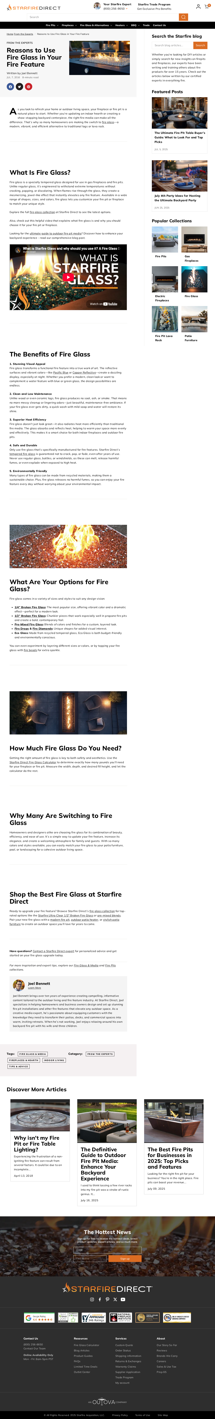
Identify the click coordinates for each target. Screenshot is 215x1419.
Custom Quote (124, 1345)
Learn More (34, 987)
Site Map (163, 1415)
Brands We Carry (167, 1355)
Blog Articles (81, 1350)
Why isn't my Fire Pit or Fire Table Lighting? (36, 1143)
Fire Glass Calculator (86, 1345)
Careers (161, 1361)
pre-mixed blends (109, 915)
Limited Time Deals (85, 1366)
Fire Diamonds (42, 628)
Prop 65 (161, 1372)
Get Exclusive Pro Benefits (154, 8)
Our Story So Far (167, 1345)
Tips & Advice (18, 1066)
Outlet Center (82, 1372)
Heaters (120, 25)
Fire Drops (22, 628)
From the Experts (23, 33)
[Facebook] (100, 1299)
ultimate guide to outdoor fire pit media (55, 233)
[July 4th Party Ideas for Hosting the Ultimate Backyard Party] (179, 176)
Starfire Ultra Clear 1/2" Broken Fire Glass (65, 915)
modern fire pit (60, 919)
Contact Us (159, 25)
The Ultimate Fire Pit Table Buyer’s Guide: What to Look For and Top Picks (180, 137)
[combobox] (107, 17)
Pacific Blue (61, 372)
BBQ (134, 25)
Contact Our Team (35, 1348)
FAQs (77, 1361)
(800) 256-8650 (33, 1344)
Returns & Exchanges (128, 1361)
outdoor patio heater (84, 919)
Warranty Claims (125, 1366)
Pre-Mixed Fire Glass (29, 624)
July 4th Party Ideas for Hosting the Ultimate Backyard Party (178, 198)
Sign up (125, 1258)
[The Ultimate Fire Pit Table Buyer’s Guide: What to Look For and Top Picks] (179, 112)
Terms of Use (142, 1415)
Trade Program (124, 1377)
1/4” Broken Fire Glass (30, 607)
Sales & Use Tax (166, 1366)
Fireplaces (68, 25)
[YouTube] (123, 1299)
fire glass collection (42, 212)
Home (10, 33)
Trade (146, 25)
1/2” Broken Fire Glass (30, 615)
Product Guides (83, 1355)
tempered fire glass (22, 454)
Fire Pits (51, 25)
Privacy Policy (120, 1415)
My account (122, 1382)
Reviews (162, 1350)
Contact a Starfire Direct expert (53, 951)
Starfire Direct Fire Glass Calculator (33, 762)
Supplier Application (127, 1372)
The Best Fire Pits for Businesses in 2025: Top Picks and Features (170, 1158)
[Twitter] (115, 1299)
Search (200, 45)
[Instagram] (92, 1299)
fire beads (30, 650)
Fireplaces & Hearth (23, 1060)
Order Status (123, 1350)
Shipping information (128, 1355)
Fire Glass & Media (86, 965)
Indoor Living (54, 1060)
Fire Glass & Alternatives (95, 25)
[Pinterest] (107, 1299)
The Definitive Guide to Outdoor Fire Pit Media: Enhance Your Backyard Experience (103, 1164)
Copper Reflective (84, 372)
